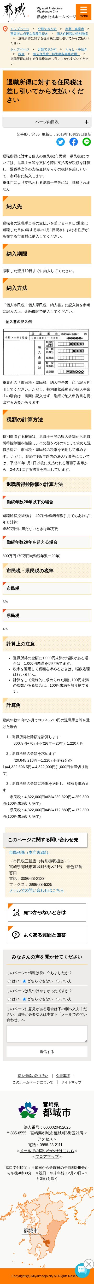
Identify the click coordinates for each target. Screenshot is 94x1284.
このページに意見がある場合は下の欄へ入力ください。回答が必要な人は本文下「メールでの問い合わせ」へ (47, 1014)
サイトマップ (71, 1082)
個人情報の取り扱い (33, 1076)
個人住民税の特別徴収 (72, 34)
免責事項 (63, 1076)
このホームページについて (33, 1082)
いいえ (66, 981)
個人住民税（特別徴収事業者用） (56, 54)
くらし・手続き (76, 49)
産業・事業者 (74, 29)
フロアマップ (47, 1156)
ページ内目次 (47, 122)
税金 (21, 54)
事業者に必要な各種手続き (29, 34)
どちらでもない (40, 981)
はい (15, 981)
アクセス (45, 1139)
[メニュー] (83, 12)
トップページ (19, 29)
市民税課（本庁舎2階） (29, 852)
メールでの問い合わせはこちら (36, 890)
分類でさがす (47, 29)
